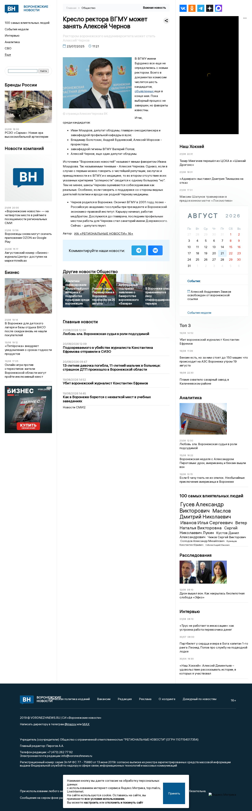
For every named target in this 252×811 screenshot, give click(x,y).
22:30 (190, 372)
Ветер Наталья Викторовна (213, 525)
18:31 (190, 172)
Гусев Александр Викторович (202, 507)
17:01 (190, 189)
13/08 (8, 342)
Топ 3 (185, 325)
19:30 (191, 658)
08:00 (190, 636)
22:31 (190, 153)
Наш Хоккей (192, 146)
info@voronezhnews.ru (76, 756)
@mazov (70, 724)
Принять (174, 793)
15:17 (15, 248)
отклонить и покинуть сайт (124, 802)
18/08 (183, 372)
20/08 (8, 129)
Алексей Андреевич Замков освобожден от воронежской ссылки (209, 295)
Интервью (12, 35)
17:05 (15, 361)
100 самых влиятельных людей (27, 23)
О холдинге (167, 699)
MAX (86, 724)
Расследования (196, 555)
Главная (71, 8)
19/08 (183, 332)
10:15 (190, 474)
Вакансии (103, 699)
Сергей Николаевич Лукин (208, 530)
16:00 (16, 129)
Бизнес (12, 272)
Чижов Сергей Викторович (227, 537)
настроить (91, 802)
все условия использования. (105, 799)
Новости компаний (24, 148)
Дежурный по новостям (199, 699)
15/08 (183, 455)
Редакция (125, 699)
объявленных (144, 91)
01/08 (183, 618)
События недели (17, 29)
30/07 (183, 636)
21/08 (8, 207)
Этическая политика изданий (69, 699)
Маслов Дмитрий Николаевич (205, 514)
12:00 (190, 440)
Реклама (145, 699)
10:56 (15, 230)
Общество (88, 8)
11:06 (190, 350)
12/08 (183, 589)
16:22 (190, 455)
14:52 (190, 332)
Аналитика (12, 42)
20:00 (15, 207)
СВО (8, 48)
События (193, 281)
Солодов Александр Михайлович (202, 541)
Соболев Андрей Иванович (218, 545)
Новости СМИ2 (74, 407)
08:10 (190, 618)
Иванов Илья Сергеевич (207, 522)
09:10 (190, 589)
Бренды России (21, 84)
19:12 (15, 342)
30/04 (183, 658)
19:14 (15, 319)
